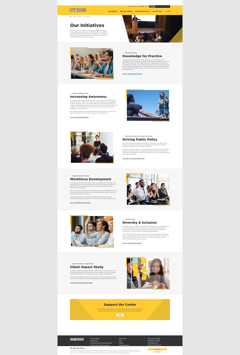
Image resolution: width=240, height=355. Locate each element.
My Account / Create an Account (100, 345)
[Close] (169, 350)
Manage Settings (157, 351)
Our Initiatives (87, 16)
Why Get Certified (126, 11)
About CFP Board (132, 6)
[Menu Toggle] (169, 11)
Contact (121, 343)
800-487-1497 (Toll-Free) (154, 345)
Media (120, 340)
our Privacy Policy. (125, 353)
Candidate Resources (142, 11)
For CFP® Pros (157, 11)
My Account (141, 6)
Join (146, 6)
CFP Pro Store (122, 338)
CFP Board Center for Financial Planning (100, 343)
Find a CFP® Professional (163, 6)
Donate (153, 6)
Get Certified (112, 11)
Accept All (157, 349)
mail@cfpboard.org (153, 343)
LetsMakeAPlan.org (124, 345)
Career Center (94, 340)
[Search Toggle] (166, 11)
